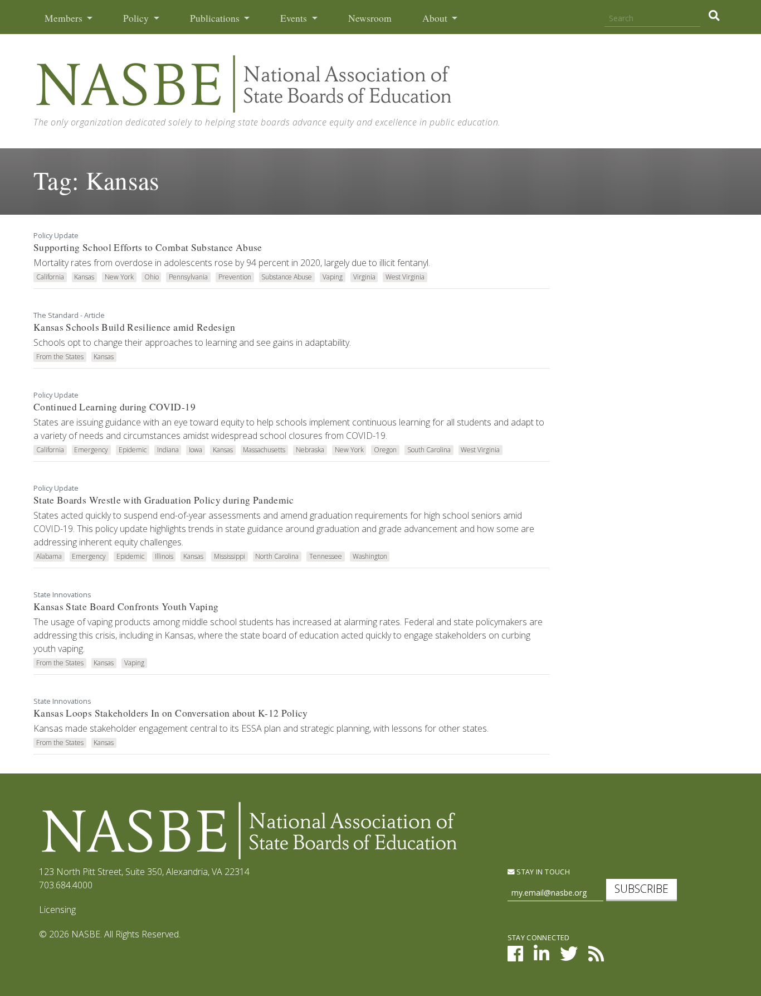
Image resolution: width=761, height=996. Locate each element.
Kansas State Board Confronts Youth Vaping (125, 606)
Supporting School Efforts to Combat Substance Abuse (147, 247)
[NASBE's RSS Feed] (596, 957)
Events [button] (294, 18)
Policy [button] (137, 18)
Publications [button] (216, 18)
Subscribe (641, 888)
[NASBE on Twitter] (569, 957)
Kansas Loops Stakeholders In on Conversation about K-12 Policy (170, 713)
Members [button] (65, 18)
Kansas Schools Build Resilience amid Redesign (134, 327)
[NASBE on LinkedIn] (541, 957)
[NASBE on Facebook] (515, 957)
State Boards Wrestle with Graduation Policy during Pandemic (163, 500)
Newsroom (370, 18)
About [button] (436, 18)
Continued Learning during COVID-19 (114, 406)
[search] (714, 16)
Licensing (57, 909)
